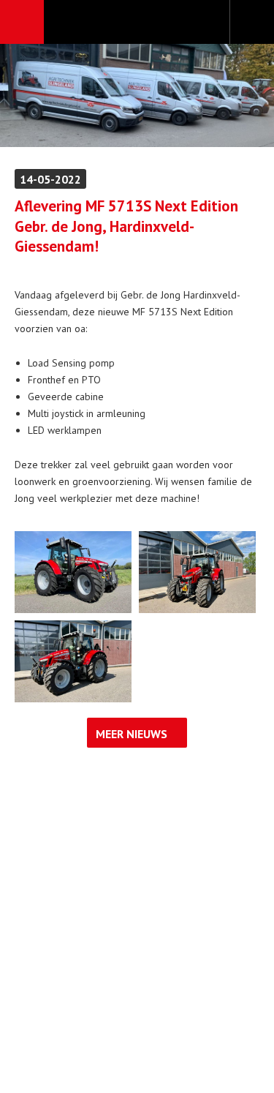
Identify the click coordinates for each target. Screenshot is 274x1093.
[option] (137, 95)
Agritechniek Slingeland (137, 23)
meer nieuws (131, 733)
